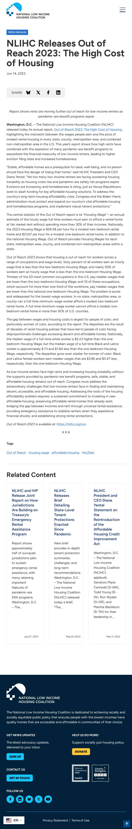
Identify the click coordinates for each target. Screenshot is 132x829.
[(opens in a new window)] (10, 799)
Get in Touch (19, 778)
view (25, 563)
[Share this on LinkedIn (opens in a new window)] (58, 92)
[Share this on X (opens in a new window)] (38, 92)
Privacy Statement (55, 820)
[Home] (28, 10)
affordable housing (65, 453)
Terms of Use (80, 820)
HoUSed (88, 453)
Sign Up (15, 756)
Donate (81, 751)
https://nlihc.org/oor (71, 424)
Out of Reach (16, 453)
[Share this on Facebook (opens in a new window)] (48, 92)
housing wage (39, 453)
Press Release (17, 32)
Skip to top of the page (126, 823)
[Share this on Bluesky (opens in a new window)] (28, 92)
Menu (122, 12)
